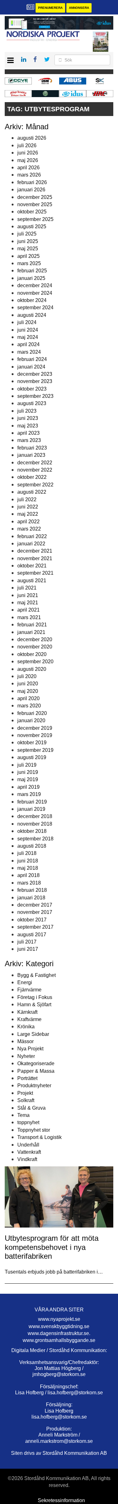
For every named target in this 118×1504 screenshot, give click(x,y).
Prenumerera (50, 7)
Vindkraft (27, 1159)
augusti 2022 (31, 492)
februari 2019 (32, 801)
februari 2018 (32, 890)
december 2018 (34, 816)
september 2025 (35, 219)
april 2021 (28, 610)
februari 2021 (32, 624)
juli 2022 (27, 499)
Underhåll (28, 1144)
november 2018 (34, 824)
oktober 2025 (32, 211)
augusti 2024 (31, 315)
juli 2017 (27, 941)
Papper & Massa (35, 1071)
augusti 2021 (31, 580)
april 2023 (28, 433)
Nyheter (26, 1056)
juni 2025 (27, 241)
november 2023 (34, 381)
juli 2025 (27, 233)
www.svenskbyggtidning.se (59, 1326)
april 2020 (28, 698)
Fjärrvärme (29, 989)
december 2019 (34, 728)
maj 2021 (27, 602)
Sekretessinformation (61, 1500)
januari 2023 (31, 455)
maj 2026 (27, 160)
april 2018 (28, 875)
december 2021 (34, 551)
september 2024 (35, 307)
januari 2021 (31, 632)
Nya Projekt (30, 1048)
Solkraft (25, 1100)
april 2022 (28, 521)
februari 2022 (32, 536)
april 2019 (28, 787)
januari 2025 (31, 278)
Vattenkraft (29, 1152)
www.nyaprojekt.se (59, 1319)
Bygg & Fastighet (36, 975)
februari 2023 (32, 447)
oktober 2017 (32, 919)
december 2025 (34, 197)
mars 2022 (29, 528)
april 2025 (28, 256)
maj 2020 (27, 691)
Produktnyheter (34, 1085)
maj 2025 (27, 248)
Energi (24, 982)
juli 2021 (27, 587)
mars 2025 (29, 263)
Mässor (25, 1041)
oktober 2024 (32, 300)
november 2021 (34, 558)
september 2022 (35, 484)
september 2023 (35, 396)
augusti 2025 (31, 226)
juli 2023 (27, 411)
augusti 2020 (31, 669)
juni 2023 (27, 418)
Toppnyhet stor (33, 1130)
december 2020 (34, 639)
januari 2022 (31, 543)
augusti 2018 (31, 846)
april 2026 (28, 167)
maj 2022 (27, 514)
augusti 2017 (31, 934)
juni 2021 (27, 595)
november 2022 (34, 470)
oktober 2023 (32, 389)
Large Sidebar (33, 1034)
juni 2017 (27, 949)
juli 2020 (27, 676)
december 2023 (34, 374)
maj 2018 (27, 868)
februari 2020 (32, 713)
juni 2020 (27, 683)
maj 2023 (27, 425)
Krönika (26, 1026)
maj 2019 (27, 779)
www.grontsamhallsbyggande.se (59, 1340)
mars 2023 (29, 440)
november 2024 (34, 293)
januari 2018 (31, 897)
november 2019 (34, 735)
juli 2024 (27, 322)
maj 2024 (27, 337)
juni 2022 (27, 506)
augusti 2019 (31, 757)
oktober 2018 (32, 831)
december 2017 (34, 905)
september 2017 (35, 927)
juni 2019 (27, 772)
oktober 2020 (32, 654)
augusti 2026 (31, 138)
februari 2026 (32, 182)
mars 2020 (29, 705)
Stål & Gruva (31, 1108)
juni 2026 (27, 152)
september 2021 (35, 573)
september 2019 (35, 750)
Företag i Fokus (34, 997)
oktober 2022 (32, 477)
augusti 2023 (31, 403)
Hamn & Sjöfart (34, 1004)
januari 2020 (31, 720)
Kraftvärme (29, 1019)
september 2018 (35, 838)
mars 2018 (29, 883)
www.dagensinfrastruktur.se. (59, 1333)
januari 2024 (31, 366)
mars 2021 (29, 617)
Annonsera (79, 7)
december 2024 (34, 285)
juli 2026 (27, 145)
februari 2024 (32, 359)
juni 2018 (27, 860)
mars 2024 (29, 352)
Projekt (25, 1093)
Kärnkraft (27, 1012)
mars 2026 (29, 174)
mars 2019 (29, 794)
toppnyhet (28, 1122)
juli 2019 (27, 765)
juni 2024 (27, 330)
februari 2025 (32, 270)
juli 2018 (27, 853)
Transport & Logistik (39, 1137)
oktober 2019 (32, 742)
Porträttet (27, 1078)
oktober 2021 (32, 565)
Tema (23, 1115)
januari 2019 (31, 809)
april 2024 (28, 344)
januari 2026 (31, 189)
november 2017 (34, 912)
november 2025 (34, 204)
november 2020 (34, 646)
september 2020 (35, 661)
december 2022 (34, 462)
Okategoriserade (35, 1063)
